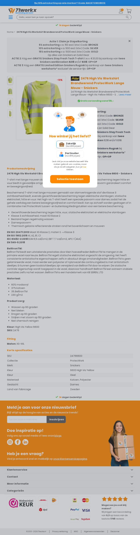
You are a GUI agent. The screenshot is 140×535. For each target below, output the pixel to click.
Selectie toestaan (70, 179)
